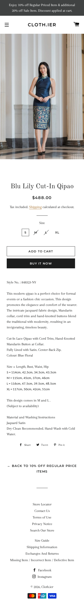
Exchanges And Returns (42, 554)
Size (42, 223)
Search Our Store (42, 530)
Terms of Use (42, 517)
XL (57, 232)
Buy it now (41, 263)
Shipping (35, 207)
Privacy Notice (42, 524)
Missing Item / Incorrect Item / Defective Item (42, 560)
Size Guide (42, 540)
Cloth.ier (42, 24)
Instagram (44, 577)
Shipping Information (42, 547)
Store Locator (42, 504)
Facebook (44, 570)
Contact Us (42, 511)
